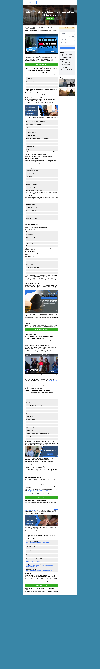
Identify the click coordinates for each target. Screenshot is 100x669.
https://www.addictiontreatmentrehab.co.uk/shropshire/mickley (39, 570)
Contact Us (62, 72)
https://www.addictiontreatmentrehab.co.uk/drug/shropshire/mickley (38, 532)
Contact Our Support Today (41, 585)
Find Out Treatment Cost (41, 64)
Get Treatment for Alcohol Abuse (41, 329)
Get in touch (50, 18)
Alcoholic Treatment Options (65, 57)
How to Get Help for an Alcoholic (66, 62)
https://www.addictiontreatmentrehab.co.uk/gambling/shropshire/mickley (39, 333)
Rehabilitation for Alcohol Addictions (67, 69)
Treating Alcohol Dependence (65, 61)
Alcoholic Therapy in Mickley (65, 67)
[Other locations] (72, 2)
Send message (67, 48)
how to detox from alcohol (52, 380)
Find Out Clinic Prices (41, 497)
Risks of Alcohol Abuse (64, 59)
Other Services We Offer (64, 71)
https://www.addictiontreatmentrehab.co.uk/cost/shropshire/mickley (40, 556)
